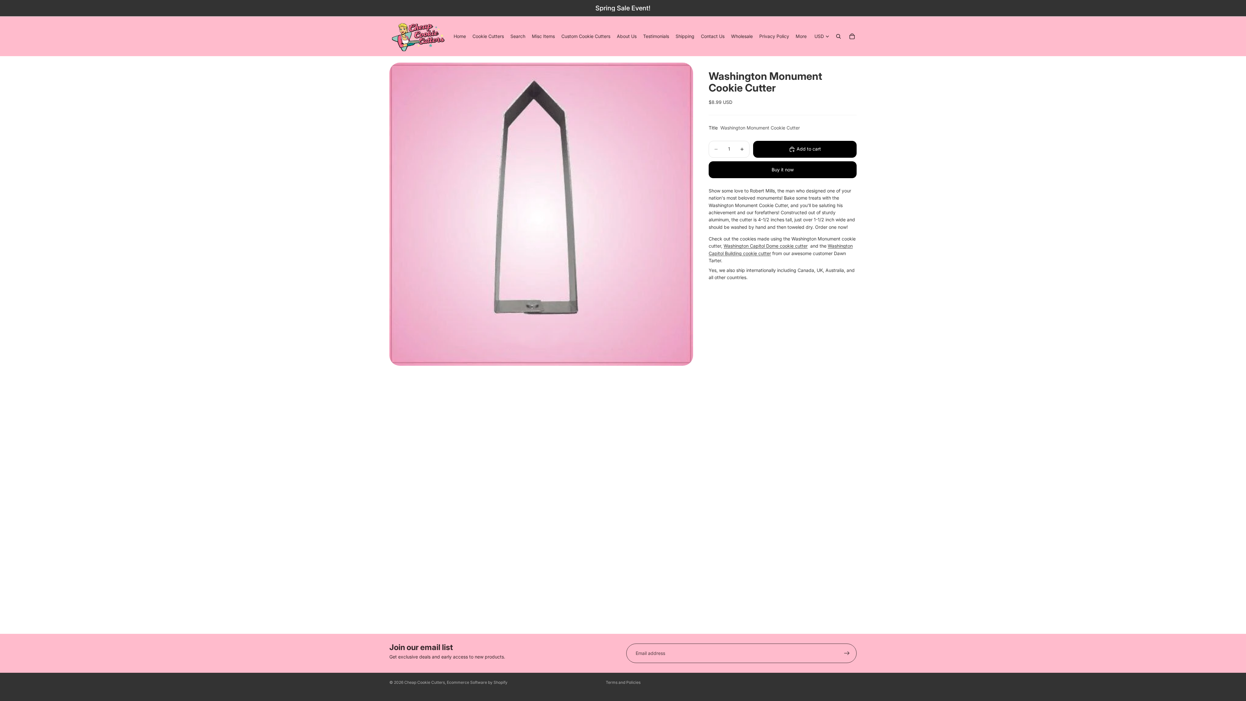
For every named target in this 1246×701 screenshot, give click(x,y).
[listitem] (801, 36)
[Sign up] (847, 653)
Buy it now (783, 169)
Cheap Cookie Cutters (424, 682)
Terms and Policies (623, 682)
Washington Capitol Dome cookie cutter (766, 246)
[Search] (838, 36)
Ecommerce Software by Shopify (477, 682)
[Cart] (852, 36)
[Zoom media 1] (541, 214)
